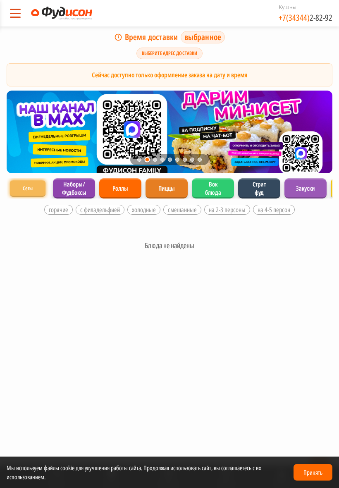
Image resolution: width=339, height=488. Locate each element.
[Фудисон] (62, 13)
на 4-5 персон (274, 209)
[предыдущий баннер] (21, 132)
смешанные (182, 209)
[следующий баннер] (317, 132)
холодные (144, 209)
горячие (58, 209)
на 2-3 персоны (227, 209)
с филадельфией (100, 209)
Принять (312, 472)
